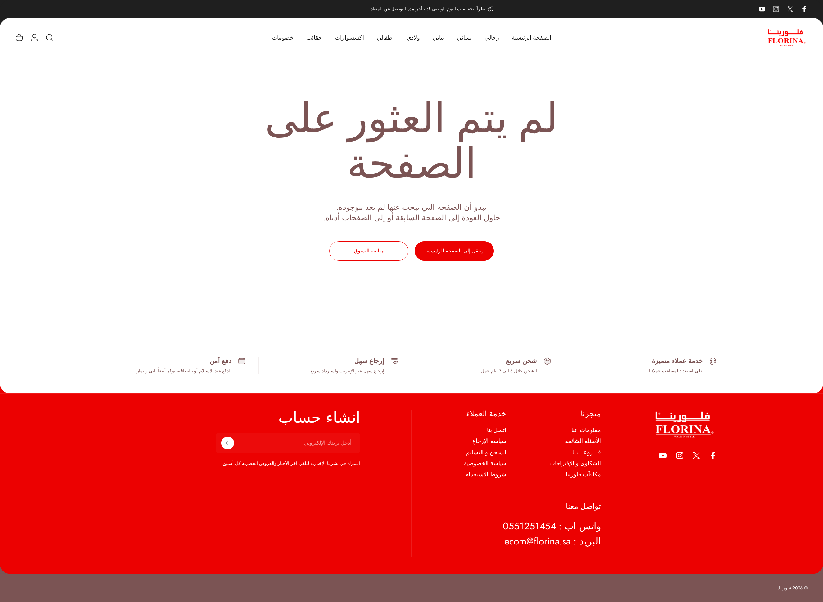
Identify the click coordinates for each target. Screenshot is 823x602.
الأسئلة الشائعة (583, 441)
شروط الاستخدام (485, 474)
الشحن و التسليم (486, 452)
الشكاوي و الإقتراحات (575, 463)
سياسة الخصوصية (485, 463)
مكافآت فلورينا (583, 474)
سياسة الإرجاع (489, 441)
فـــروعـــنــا (586, 452)
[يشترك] (227, 443)
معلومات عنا (586, 430)
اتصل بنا (496, 430)
